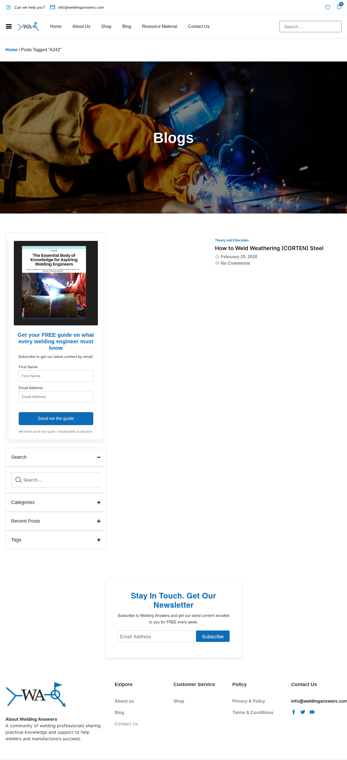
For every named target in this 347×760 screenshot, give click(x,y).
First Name (28, 367)
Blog (126, 26)
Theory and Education (232, 240)
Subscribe (213, 636)
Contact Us (199, 26)
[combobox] (56, 479)
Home (56, 26)
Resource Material (159, 26)
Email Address (31, 388)
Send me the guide (56, 418)
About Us (81, 26)
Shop (106, 26)
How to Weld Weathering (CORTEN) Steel (269, 248)
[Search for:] (310, 26)
